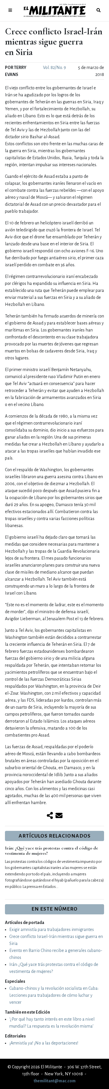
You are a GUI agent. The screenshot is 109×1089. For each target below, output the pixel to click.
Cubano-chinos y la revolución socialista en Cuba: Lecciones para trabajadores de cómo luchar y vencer (54, 995)
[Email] (59, 816)
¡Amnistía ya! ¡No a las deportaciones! (43, 1043)
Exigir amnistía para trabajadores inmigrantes (51, 929)
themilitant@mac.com (55, 1081)
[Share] (50, 816)
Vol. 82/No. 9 (54, 67)
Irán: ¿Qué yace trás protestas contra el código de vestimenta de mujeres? (51, 850)
